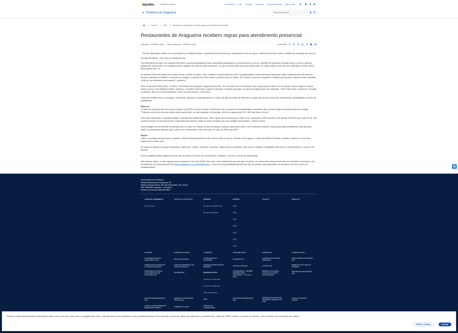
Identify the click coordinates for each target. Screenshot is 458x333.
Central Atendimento (274, 4)
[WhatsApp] (289, 44)
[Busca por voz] (311, 12)
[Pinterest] (307, 44)
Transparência (229, 4)
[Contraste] (306, 4)
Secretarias (259, 4)
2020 (165, 25)
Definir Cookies (423, 324)
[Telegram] (311, 44)
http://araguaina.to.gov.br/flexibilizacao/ (192, 164)
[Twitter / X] (298, 44)
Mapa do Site (290, 4)
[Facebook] (294, 44)
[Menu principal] (143, 12)
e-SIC (240, 4)
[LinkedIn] (302, 44)
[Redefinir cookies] (314, 4)
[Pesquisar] (314, 12)
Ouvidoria (248, 4)
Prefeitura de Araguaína (161, 12)
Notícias (154, 25)
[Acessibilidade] (310, 4)
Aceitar (445, 324)
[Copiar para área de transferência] (315, 44)
